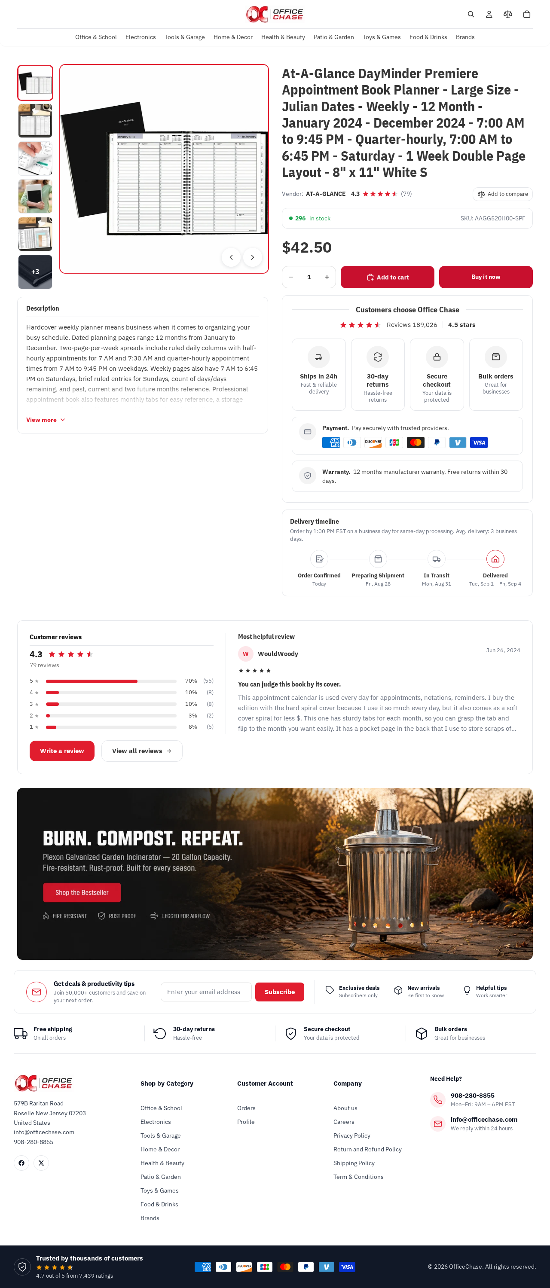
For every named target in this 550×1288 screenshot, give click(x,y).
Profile (246, 1122)
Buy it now (486, 277)
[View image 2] (35, 121)
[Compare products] (507, 14)
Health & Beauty (162, 1163)
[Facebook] (21, 1163)
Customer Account (265, 1083)
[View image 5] (35, 234)
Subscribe (280, 992)
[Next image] (252, 257)
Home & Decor (160, 1149)
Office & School (161, 1108)
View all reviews (137, 751)
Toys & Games (160, 1190)
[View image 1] (35, 83)
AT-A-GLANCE (326, 194)
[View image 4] (35, 196)
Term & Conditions (358, 1177)
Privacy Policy (351, 1135)
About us (345, 1108)
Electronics (156, 1122)
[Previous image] (231, 257)
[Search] (470, 14)
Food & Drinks (159, 1204)
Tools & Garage (161, 1135)
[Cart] (526, 14)
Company (347, 1083)
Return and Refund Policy (367, 1149)
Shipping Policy (354, 1163)
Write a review (62, 751)
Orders (246, 1108)
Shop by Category (167, 1083)
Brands (150, 1218)
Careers (343, 1122)
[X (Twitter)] (41, 1163)
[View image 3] (35, 158)
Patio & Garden (161, 1177)
